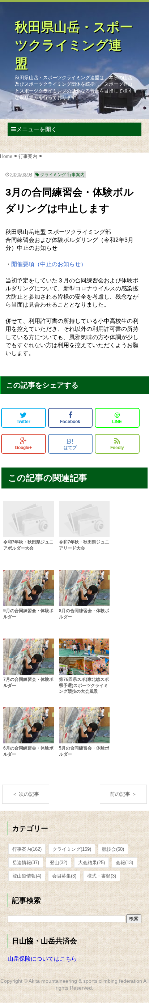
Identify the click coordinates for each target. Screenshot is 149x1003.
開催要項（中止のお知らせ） (48, 264)
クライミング (71, 849)
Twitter (23, 421)
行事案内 (27, 849)
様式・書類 (101, 876)
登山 (58, 862)
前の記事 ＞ (123, 794)
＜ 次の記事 (25, 794)
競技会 (113, 849)
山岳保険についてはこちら (42, 959)
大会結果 (91, 862)
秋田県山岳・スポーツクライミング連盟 (74, 45)
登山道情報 (26, 876)
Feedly (117, 447)
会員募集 (64, 876)
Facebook (70, 421)
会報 (124, 862)
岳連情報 (25, 862)
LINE (117, 417)
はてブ (70, 444)
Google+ (23, 447)
